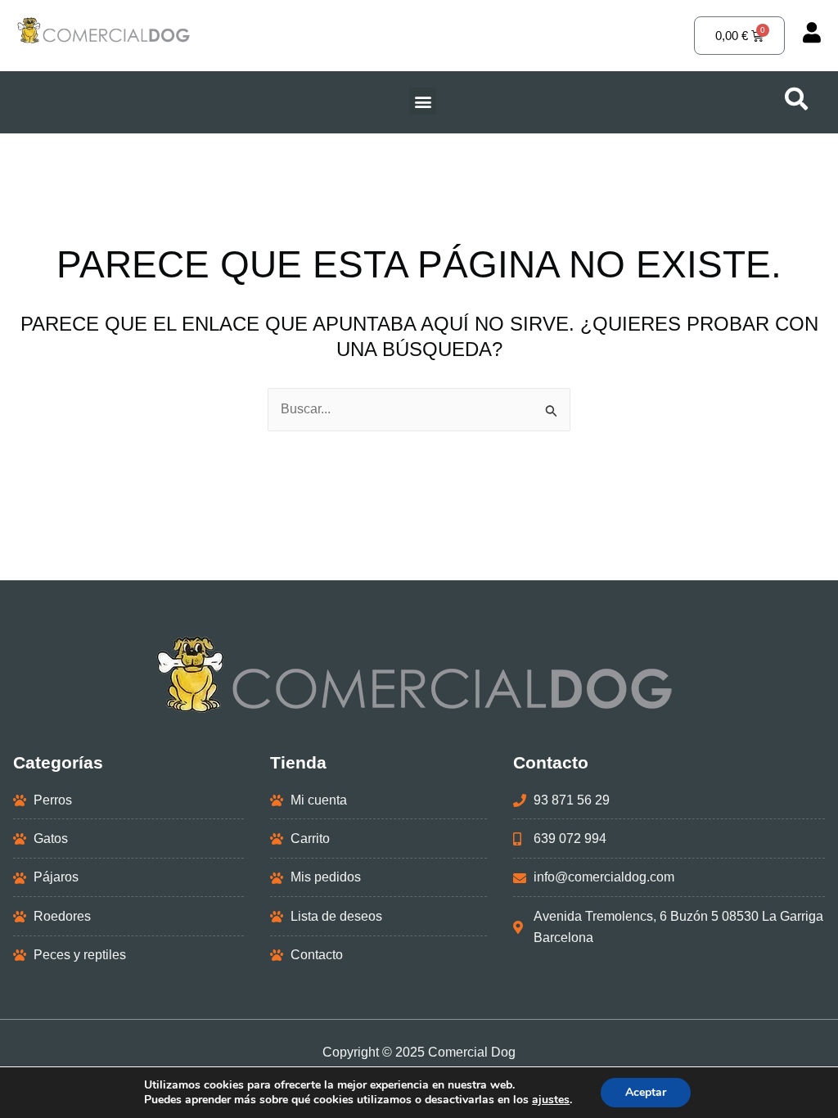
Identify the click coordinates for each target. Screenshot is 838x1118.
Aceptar (645, 1092)
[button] (422, 101)
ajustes (551, 1100)
